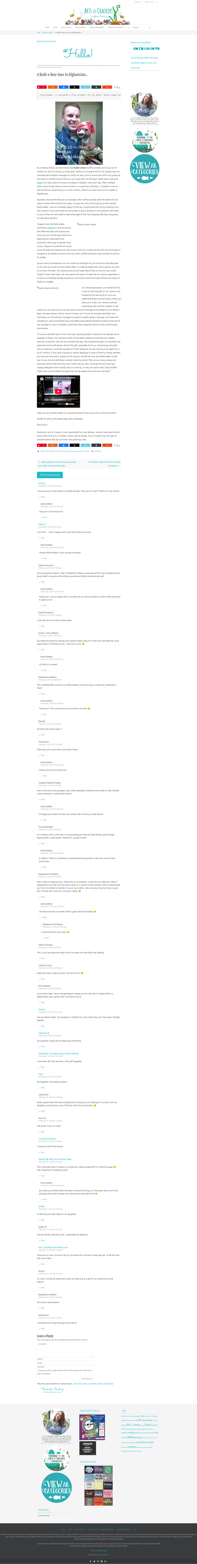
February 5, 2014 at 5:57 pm (49, 486)
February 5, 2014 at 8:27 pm (52, 659)
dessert (155, 1420)
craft (139, 1420)
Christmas (154, 1416)
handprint (151, 1429)
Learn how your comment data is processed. (93, 1383)
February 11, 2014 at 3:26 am (50, 1141)
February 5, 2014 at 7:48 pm (49, 615)
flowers (142, 1425)
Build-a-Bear (45, 451)
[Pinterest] (146, 50)
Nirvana (98, 1555)
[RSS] (105, 1561)
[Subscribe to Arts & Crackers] (145, 140)
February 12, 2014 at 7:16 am (50, 1318)
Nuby (155, 1437)
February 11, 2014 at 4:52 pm (50, 1250)
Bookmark (98, 451)
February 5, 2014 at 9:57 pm (52, 906)
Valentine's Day (137, 1451)
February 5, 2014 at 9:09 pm (49, 724)
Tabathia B (43, 1033)
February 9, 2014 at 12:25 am (50, 1012)
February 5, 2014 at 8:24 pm (49, 636)
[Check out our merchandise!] (98, 1486)
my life (152, 1438)
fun (152, 1425)
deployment (65, 451)
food (148, 1425)
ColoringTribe (131, 1420)
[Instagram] (151, 50)
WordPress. (105, 1555)
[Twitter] (141, 50)
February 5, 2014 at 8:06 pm (52, 853)
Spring (142, 1447)
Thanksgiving (125, 1451)
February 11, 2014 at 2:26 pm (50, 1209)
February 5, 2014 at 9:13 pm (49, 877)
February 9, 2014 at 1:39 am (49, 1036)
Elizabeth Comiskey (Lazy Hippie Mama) (58, 1053)
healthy (124, 1433)
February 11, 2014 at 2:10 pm (50, 1162)
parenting (129, 1442)
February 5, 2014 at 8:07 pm (52, 591)
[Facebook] (135, 50)
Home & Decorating (107, 1529)
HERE (39, 182)
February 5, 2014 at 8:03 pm (52, 506)
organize (123, 1442)
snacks (138, 1447)
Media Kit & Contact (124, 1529)
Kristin (41, 483)
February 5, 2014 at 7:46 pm (49, 568)
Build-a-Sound (55, 451)
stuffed (86, 451)
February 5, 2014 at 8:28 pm (52, 703)
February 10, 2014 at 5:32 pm (53, 765)
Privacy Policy (150, 2)
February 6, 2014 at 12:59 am (50, 968)
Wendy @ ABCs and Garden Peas (55, 1159)
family (136, 1424)
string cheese (148, 1447)
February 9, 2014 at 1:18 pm (49, 1077)
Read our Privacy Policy (46, 41)
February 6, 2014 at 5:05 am (49, 947)
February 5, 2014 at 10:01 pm (55, 927)
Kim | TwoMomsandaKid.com (53, 1247)
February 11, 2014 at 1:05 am (50, 1121)
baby (142, 1416)
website (51, 228)
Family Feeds (47, 33)
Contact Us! (138, 2)
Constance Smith (47, 1138)
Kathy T (42, 524)
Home (63, 1529)
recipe (150, 1442)
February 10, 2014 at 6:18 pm (50, 1097)
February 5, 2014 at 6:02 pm (49, 785)
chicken (147, 1416)
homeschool (144, 1433)
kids (130, 1437)
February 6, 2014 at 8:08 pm (49, 988)
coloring (124, 1420)
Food (70, 1529)
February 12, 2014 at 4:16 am (50, 1274)
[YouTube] (157, 50)
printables (141, 1442)
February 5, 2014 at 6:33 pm (49, 527)
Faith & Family (92, 1529)
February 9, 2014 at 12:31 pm (50, 1056)
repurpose (124, 1447)
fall (132, 1425)
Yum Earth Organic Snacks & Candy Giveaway (104, 464)
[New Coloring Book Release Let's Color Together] (92, 1439)
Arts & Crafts (80, 1529)
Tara (40, 1074)
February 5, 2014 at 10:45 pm (50, 744)
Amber (41, 1009)
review (80, 451)
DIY (128, 1425)
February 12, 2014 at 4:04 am (52, 1185)
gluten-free (136, 1429)
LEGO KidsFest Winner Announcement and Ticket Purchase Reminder (57, 464)
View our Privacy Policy (98, 1551)
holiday (131, 1432)
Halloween (144, 1429)
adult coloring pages (133, 1416)
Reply (43, 497)
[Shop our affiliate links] (87, 1455)
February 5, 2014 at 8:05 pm (52, 547)
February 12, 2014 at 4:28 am (50, 1297)
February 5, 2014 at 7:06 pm (49, 829)
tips (130, 1451)
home (137, 1433)
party (134, 1442)
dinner (123, 1425)
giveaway (74, 451)
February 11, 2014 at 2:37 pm (50, 1229)
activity (123, 1416)
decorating (147, 1420)
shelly (41, 1206)
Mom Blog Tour (145, 1438)
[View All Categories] (145, 169)
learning (137, 1437)
